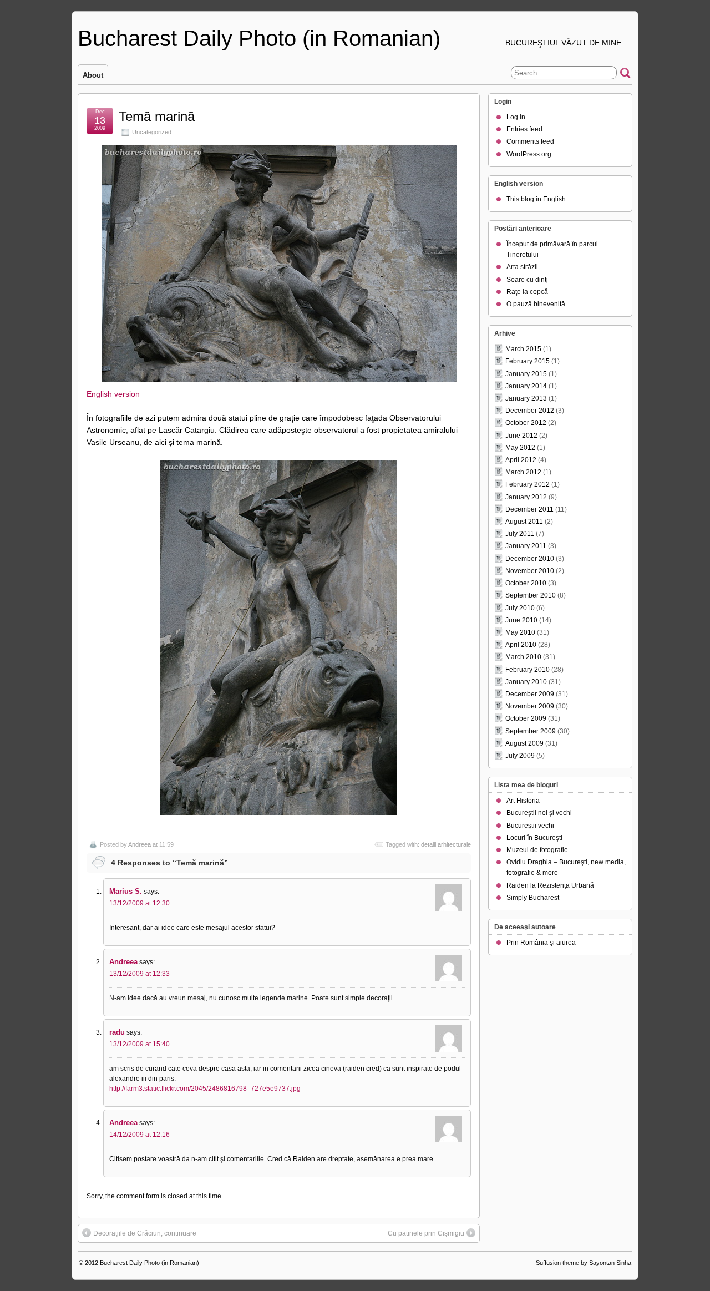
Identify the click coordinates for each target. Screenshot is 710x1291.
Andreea (139, 844)
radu (117, 1032)
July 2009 (520, 756)
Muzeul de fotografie (537, 850)
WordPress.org (528, 154)
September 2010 (530, 595)
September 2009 (530, 731)
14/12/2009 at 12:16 (139, 1134)
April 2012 (520, 460)
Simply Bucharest (532, 898)
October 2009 (525, 718)
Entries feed (524, 129)
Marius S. (125, 891)
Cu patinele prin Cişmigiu (426, 1233)
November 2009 (529, 706)
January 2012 (526, 497)
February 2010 (527, 670)
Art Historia (523, 800)
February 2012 (527, 484)
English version (113, 393)
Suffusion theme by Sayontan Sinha (583, 1262)
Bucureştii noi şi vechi (539, 813)
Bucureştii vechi (530, 825)
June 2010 (521, 620)
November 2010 (529, 571)
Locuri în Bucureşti (534, 838)
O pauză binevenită (535, 304)
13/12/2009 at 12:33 (139, 974)
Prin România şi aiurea (541, 942)
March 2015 (523, 349)
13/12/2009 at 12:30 (139, 903)
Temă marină (157, 116)
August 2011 (524, 521)
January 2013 (526, 398)
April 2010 (520, 645)
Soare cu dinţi (527, 279)
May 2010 (520, 632)
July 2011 (519, 534)
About (93, 75)
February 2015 (527, 361)
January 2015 (526, 374)
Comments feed (530, 141)
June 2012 (521, 435)
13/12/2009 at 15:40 (139, 1044)
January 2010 (526, 682)
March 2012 (523, 472)
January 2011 (525, 546)
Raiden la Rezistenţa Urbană (550, 885)
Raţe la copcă (527, 292)
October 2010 (525, 583)
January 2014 (526, 386)
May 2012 (520, 448)
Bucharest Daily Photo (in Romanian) (259, 38)
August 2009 (524, 743)
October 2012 (525, 423)
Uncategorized (151, 132)
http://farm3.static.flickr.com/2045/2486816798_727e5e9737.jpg (205, 1088)
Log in (515, 117)
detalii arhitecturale (446, 844)
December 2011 (529, 509)
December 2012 (529, 410)
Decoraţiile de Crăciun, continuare (144, 1233)
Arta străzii (522, 267)
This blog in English (536, 199)
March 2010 (523, 657)
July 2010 (520, 608)
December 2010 (529, 559)
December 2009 (529, 694)
